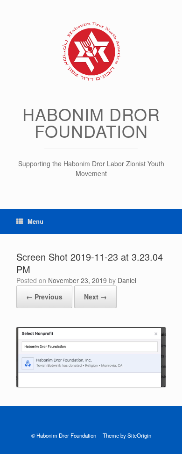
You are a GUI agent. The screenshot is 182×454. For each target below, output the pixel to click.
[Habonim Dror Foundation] (91, 51)
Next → (95, 296)
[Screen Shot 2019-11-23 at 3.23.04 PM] (91, 384)
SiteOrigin (139, 435)
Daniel (127, 280)
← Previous (44, 296)
